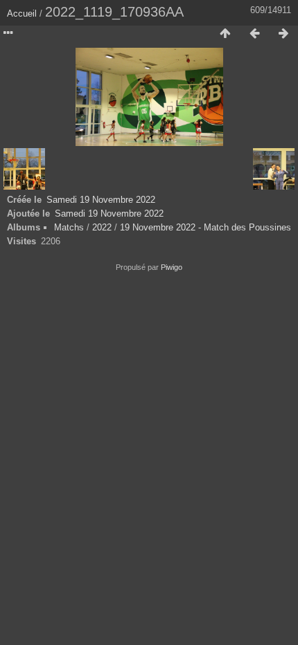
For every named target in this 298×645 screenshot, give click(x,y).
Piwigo (171, 267)
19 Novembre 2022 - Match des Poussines (205, 227)
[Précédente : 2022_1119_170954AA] (254, 34)
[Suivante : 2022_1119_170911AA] (283, 34)
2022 (102, 227)
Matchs (69, 227)
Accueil (22, 13)
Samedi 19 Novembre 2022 (100, 199)
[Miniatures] (225, 34)
